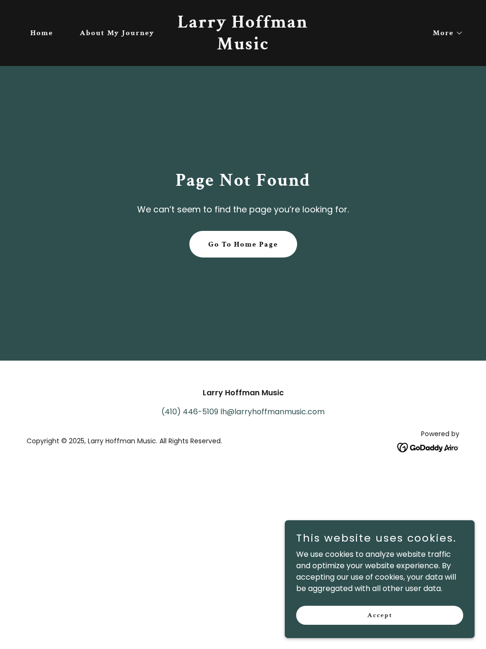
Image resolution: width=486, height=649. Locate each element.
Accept (380, 615)
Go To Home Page (243, 244)
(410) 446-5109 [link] (189, 411)
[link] (242, 46)
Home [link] (41, 33)
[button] (444, 33)
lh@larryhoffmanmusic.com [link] (272, 411)
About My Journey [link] (117, 33)
